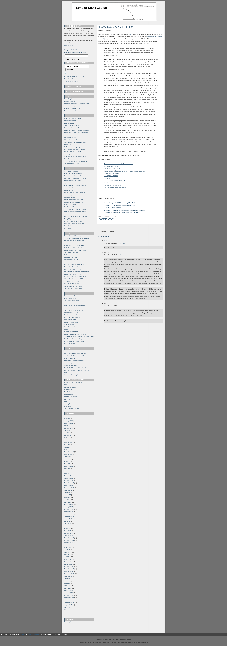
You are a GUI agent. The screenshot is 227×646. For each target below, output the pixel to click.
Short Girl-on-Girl (69, 324)
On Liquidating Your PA (71, 259)
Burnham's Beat (69, 406)
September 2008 (69, 516)
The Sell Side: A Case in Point (113, 185)
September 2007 (69, 545)
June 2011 (67, 459)
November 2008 (69, 511)
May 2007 (67, 554)
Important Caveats (69, 101)
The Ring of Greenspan (71, 252)
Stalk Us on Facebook (71, 81)
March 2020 (67, 416)
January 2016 (68, 421)
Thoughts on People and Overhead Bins (76, 238)
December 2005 (69, 595)
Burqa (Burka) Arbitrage (71, 331)
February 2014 (68, 435)
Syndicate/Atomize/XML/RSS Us (74, 76)
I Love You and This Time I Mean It (75, 367)
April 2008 (67, 528)
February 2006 (68, 590)
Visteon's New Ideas (70, 365)
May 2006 (67, 583)
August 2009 (68, 490)
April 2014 (67, 433)
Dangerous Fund (69, 123)
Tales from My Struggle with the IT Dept (76, 310)
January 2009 (68, 507)
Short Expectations (110, 183)
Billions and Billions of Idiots (72, 269)
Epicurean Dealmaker (70, 396)
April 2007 (67, 557)
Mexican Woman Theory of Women (74, 202)
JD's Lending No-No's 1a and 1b (74, 363)
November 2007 (69, 540)
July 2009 (67, 492)
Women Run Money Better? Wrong (74, 279)
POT (130, 34)
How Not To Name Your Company (74, 339)
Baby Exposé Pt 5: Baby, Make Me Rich (76, 154)
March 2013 (67, 440)
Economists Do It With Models (73, 382)
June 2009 (67, 495)
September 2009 (69, 488)
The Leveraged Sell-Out (71, 408)
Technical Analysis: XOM (71, 125)
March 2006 (67, 588)
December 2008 (69, 509)
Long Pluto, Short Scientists (72, 317)
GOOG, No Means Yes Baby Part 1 (115, 180)
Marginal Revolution (70, 387)
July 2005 (67, 607)
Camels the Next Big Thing (72, 312)
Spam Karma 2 (33, 634)
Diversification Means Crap (74, 341)
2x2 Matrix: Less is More (71, 300)
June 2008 (67, 523)
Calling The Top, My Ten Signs (73, 236)
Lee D (105, 240)
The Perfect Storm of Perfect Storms (75, 209)
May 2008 (67, 526)
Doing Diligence (69, 219)
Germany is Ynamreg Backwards (74, 375)
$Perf (66, 351)
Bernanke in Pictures (70, 257)
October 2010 (68, 466)
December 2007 (69, 538)
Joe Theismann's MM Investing (73, 288)
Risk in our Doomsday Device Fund (74, 127)
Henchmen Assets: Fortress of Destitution (76, 130)
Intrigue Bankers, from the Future (74, 240)
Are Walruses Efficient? (71, 171)
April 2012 (67, 447)
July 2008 (67, 521)
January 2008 (68, 535)
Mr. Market (107, 178)
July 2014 (67, 430)
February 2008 (68, 533)
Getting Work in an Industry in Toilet (75, 142)
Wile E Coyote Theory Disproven (74, 223)
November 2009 (69, 483)
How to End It (68, 190)
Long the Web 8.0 (69, 343)
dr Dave (22, 634)
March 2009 (67, 502)
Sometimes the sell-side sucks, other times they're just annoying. (124, 171)
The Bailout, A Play (70, 207)
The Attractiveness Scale (71, 315)
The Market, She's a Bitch (112, 168)
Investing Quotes (69, 622)
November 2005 (69, 597)
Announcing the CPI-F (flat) (72, 108)
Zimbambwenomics (70, 255)
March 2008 (67, 530)
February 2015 (68, 428)
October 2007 (68, 542)
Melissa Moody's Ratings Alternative (75, 176)
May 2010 (67, 468)
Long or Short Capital (91, 7)
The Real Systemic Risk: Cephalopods (75, 161)
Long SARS (67, 226)
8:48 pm (121, 306)
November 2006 (69, 569)
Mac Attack (67, 228)
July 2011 (67, 456)
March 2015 (67, 425)
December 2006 (69, 566)
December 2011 (69, 452)
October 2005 (68, 600)
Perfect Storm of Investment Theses (75, 211)
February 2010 (68, 476)
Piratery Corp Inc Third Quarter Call (74, 192)
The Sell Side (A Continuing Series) (115, 187)
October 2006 (68, 571)
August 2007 (68, 547)
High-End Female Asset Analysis (74, 183)
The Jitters (67, 262)
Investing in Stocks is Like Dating (74, 360)
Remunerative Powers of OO (73, 173)
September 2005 (69, 602)
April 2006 (67, 585)
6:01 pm (121, 255)
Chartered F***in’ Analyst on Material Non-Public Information (124, 210)
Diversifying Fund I (69, 99)
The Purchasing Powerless (72, 307)
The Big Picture (69, 404)
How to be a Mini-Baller (71, 322)
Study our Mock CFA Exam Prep (74, 50)
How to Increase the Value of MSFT (75, 334)
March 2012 (67, 449)
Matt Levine (67, 392)
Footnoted (67, 399)
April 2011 (67, 461)
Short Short (67, 144)
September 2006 (69, 573)
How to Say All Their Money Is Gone (75, 250)
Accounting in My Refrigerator (73, 286)
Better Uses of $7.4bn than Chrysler (75, 247)
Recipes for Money (70, 120)
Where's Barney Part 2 (71, 139)
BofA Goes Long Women (71, 111)
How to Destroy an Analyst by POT (74, 245)
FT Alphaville (68, 384)
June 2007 (67, 552)
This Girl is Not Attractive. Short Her (74, 355)
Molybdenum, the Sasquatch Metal (74, 305)
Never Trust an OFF (70, 137)
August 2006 (68, 576)
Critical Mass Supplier (70, 298)
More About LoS (69, 45)
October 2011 (68, 454)
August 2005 (68, 605)
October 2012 (68, 442)
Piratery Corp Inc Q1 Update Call (74, 151)
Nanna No (67, 135)
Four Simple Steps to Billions (73, 303)
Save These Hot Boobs (71, 327)
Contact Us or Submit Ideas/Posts (75, 52)
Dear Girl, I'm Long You (71, 358)
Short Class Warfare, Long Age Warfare (76, 132)
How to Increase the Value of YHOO (75, 199)
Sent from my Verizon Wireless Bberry (75, 156)
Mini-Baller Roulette (70, 319)
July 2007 (67, 550)
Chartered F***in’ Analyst (112, 207)
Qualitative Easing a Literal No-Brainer (75, 106)
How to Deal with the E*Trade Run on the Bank (118, 164)
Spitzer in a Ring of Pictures (72, 180)
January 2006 (68, 593)
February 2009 (68, 504)
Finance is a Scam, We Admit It (73, 267)
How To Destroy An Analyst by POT (115, 27)
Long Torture (68, 159)
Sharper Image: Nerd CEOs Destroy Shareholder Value (122, 203)
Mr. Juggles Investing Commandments (75, 353)
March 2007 (67, 559)
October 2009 (68, 485)
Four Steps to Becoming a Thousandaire (76, 271)
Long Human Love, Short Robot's (74, 149)
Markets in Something (70, 197)
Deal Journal (68, 401)
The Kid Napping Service (71, 163)
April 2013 (67, 437)
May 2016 (67, 418)
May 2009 (67, 497)
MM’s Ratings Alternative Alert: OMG (75, 178)
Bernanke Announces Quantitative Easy (76, 103)
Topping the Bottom (70, 187)
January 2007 (68, 564)
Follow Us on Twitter (70, 79)
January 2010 (68, 478)
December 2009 (69, 480)
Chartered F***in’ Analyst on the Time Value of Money (122, 212)
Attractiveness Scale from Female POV (76, 185)
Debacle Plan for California (72, 214)
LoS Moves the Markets (111, 166)
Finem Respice (68, 394)
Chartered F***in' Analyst (111, 173)
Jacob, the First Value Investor (73, 274)
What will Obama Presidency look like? (75, 216)
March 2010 (67, 473)
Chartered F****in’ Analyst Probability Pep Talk (119, 205)
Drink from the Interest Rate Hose (74, 264)
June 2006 (67, 581)
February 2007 (68, 562)
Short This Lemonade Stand (72, 118)
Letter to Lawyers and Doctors (73, 221)
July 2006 (67, 578)
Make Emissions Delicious (72, 295)
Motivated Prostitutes (70, 243)
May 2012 (67, 444)
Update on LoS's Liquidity (72, 147)
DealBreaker (68, 389)
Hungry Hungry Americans (72, 195)
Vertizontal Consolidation (71, 283)
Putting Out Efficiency (70, 204)
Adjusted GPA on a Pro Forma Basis (75, 276)
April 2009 (67, 499)
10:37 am (122, 243)
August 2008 (68, 518)
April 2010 (67, 471)
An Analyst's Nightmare (111, 176)
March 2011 (67, 464)
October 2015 (68, 423)
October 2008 (68, 514)
